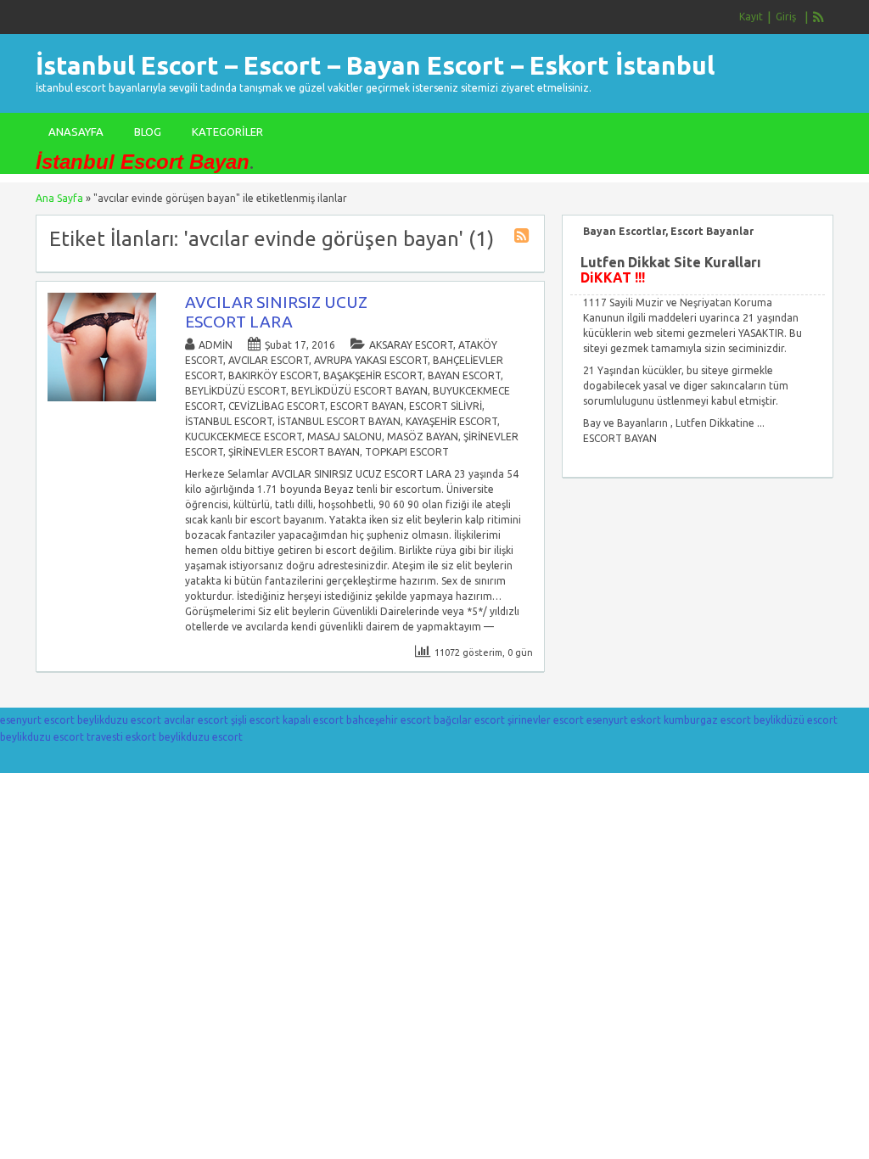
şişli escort (255, 719)
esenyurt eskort (623, 719)
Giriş (786, 16)
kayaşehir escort (451, 421)
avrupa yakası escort (371, 360)
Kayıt (751, 16)
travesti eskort (121, 736)
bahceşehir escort (388, 719)
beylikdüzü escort (235, 390)
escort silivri (445, 406)
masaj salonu (344, 436)
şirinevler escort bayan (294, 451)
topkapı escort (407, 451)
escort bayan (367, 406)
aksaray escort (411, 344)
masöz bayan (422, 436)
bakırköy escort (273, 375)
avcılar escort (268, 360)
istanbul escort (228, 421)
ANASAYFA (76, 131)
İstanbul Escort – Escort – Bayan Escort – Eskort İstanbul (375, 65)
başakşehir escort (373, 375)
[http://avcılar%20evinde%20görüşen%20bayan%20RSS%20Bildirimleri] (523, 238)
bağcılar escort (469, 719)
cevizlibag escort (276, 406)
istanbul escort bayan (339, 421)
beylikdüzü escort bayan (359, 390)
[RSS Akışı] (819, 16)
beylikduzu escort (119, 719)
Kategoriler (227, 131)
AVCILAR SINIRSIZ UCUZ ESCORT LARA (276, 312)
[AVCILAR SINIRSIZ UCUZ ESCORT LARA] (102, 397)
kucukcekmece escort (243, 436)
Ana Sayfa (59, 198)
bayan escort (464, 375)
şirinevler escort (545, 719)
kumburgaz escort (707, 719)
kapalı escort (313, 719)
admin (216, 344)
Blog (147, 131)
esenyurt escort (37, 719)
